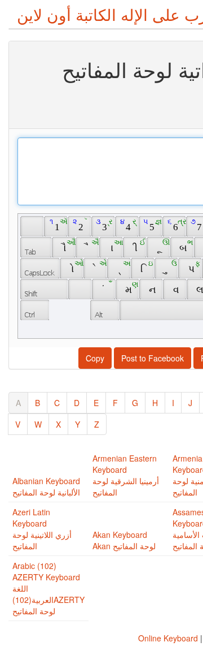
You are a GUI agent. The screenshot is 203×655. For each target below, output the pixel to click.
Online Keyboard (168, 638)
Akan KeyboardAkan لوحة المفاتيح (124, 540)
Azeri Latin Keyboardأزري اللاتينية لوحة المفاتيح (42, 528)
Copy (95, 358)
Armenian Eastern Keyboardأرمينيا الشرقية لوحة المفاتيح (125, 475)
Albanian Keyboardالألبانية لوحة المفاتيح (46, 486)
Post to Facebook (152, 358)
